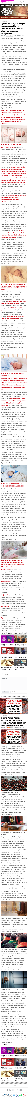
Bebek (15, 633)
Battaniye (9, 633)
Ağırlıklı (3, 633)
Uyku (20, 633)
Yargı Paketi (4, 1044)
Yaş (25, 633)
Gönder (5, 692)
